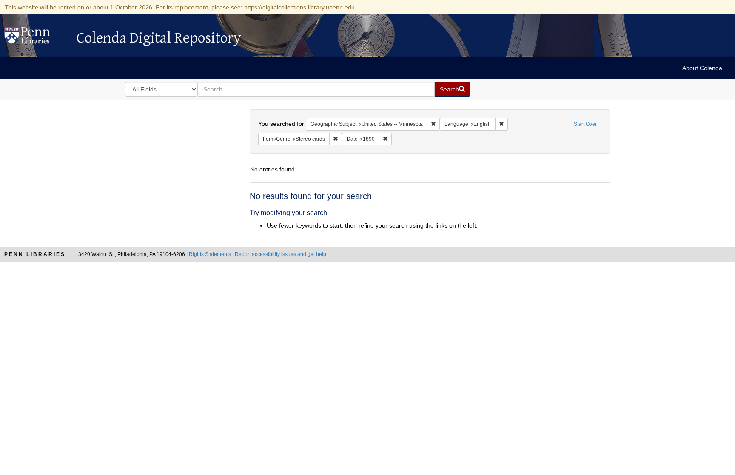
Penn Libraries (35, 254)
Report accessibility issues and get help (280, 254)
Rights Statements (210, 254)
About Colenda (702, 68)
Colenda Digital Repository (36, 37)
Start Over (585, 124)
